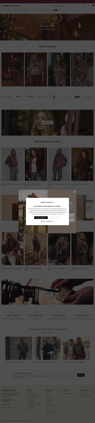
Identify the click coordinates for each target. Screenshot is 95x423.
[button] (47, 221)
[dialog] (47, 211)
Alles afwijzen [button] (54, 217)
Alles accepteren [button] (41, 217)
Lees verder (60, 213)
